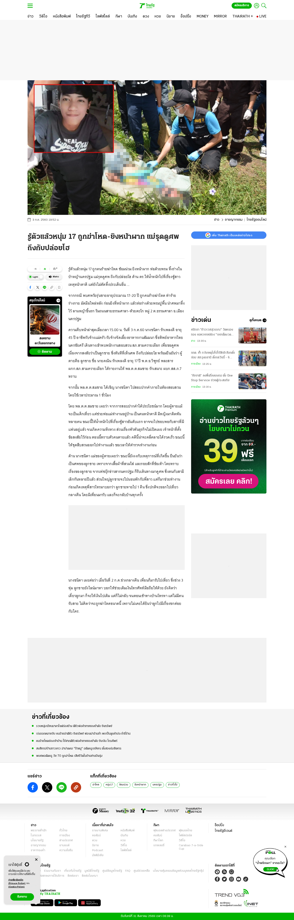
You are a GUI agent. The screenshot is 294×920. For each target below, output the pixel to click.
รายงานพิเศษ (100, 830)
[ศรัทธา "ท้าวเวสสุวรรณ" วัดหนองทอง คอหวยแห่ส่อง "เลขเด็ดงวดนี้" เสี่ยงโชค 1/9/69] (252, 335)
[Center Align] (36, 859)
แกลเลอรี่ (158, 845)
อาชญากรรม (234, 220)
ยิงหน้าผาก (140, 784)
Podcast (97, 850)
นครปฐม (157, 784)
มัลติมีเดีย (98, 855)
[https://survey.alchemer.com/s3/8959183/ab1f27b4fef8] (270, 862)
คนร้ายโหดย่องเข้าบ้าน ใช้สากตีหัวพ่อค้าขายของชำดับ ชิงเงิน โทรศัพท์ (76, 741)
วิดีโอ (124, 845)
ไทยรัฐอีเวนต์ (223, 831)
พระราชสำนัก (38, 830)
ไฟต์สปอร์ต (185, 835)
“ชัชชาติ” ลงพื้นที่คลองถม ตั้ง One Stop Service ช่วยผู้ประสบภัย (212, 378)
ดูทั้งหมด (255, 320)
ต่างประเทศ (66, 840)
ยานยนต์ (64, 845)
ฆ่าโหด (96, 784)
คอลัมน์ (96, 835)
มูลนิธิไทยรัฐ (92, 871)
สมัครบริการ (241, 5)
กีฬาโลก (158, 840)
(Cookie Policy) (16, 887)
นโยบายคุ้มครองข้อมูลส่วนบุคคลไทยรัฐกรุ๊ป (178, 871)
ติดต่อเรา (73, 876)
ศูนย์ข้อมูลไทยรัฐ (112, 871)
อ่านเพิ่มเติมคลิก (17, 882)
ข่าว (216, 220)
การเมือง (196, 364)
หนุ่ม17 (109, 784)
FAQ (127, 871)
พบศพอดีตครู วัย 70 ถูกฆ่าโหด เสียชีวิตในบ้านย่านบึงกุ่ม (69, 756)
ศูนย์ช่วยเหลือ (142, 871)
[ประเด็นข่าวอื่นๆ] (58, 300)
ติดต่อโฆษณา (90, 876)
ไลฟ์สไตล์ (126, 850)
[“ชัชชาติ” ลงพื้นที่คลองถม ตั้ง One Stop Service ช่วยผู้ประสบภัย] (252, 381)
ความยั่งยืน (66, 850)
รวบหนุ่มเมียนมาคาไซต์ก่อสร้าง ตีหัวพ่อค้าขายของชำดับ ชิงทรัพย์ (74, 726)
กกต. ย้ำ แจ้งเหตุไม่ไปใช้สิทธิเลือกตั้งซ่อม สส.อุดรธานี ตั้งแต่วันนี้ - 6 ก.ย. (213, 355)
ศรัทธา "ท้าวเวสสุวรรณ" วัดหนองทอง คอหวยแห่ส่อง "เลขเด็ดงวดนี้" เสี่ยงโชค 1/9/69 (212, 332)
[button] (30, 287)
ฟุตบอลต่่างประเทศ (164, 830)
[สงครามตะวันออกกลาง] (44, 320)
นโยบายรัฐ (37, 840)
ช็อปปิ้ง (219, 825)
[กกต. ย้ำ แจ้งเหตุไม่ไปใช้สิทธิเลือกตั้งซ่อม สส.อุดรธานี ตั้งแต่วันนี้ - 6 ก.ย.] (252, 358)
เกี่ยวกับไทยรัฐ (72, 871)
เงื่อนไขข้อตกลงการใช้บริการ (47, 876)
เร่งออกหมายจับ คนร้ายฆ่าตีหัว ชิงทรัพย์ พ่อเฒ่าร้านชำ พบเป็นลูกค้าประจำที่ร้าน (83, 733)
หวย (123, 840)
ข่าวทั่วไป (172, 784)
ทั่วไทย (63, 830)
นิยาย (95, 845)
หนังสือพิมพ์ (128, 830)
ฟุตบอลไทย (185, 830)
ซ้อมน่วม (123, 784)
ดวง (94, 840)
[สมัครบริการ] (228, 446)
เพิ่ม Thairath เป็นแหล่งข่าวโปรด (232, 235)
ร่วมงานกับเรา (52, 871)
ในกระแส (36, 835)
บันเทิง (124, 835)
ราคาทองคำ (38, 850)
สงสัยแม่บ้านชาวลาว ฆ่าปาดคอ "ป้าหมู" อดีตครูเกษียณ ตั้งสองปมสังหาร (78, 748)
